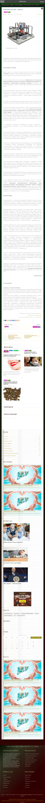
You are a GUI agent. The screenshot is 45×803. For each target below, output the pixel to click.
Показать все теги (21, 615)
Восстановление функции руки (22, 455)
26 (17, 648)
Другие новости (28, 775)
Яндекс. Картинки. (38, 315)
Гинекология (16, 613)
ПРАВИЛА (17, 746)
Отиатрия (5, 779)
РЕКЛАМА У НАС (27, 746)
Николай (26, 355)
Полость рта (5, 787)
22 (33, 646)
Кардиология (27, 783)
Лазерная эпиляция (22, 448)
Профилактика (16, 350)
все (15, 615)
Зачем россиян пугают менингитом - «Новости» (30, 353)
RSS (32, 746)
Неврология (27, 785)
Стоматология (6, 351)
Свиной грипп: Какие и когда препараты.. (12, 562)
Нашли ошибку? (36, 326)
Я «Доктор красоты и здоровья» (26, 794)
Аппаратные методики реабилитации (22, 453)
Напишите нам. (39, 317)
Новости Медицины (7, 12)
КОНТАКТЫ (21, 746)
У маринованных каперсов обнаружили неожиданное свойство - (10, 383)
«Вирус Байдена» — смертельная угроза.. (12, 583)
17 (6, 646)
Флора (5, 14)
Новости (6, 326)
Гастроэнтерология (8, 613)
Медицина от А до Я (22, 441)
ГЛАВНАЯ (8, 746)
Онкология (11, 350)
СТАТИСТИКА (36, 746)
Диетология (27, 779)
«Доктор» (22, 1)
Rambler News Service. (38, 313)
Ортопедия (11, 351)
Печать (40, 14)
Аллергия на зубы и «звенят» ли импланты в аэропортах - (11, 355)
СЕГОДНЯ (12, 746)
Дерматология (28, 777)
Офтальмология (6, 783)
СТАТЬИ (22, 436)
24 (6, 648)
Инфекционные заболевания (27, 613)
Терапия (15, 351)
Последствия (6, 350)
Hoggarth (5, 386)
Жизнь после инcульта (22, 450)
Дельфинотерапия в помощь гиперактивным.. (13, 542)
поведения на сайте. (28, 317)
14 (27, 644)
